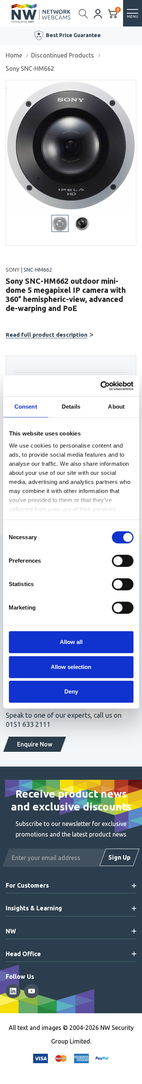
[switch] (122, 561)
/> (9, 85)
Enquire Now (34, 744)
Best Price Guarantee (73, 35)
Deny (71, 691)
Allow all (71, 642)
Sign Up (119, 857)
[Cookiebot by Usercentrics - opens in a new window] (101, 386)
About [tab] (116, 406)
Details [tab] (71, 406)
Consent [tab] (25, 406)
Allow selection (71, 667)
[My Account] (98, 13)
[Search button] (83, 13)
